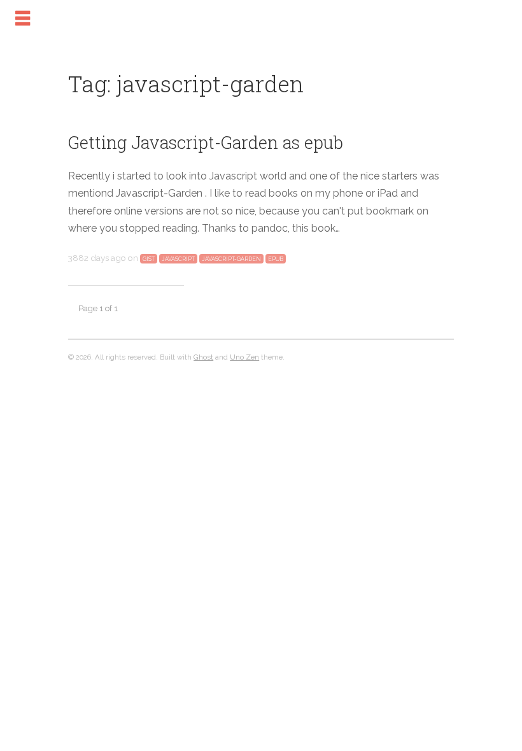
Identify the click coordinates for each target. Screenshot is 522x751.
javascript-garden (231, 259)
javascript (178, 259)
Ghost (203, 357)
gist (149, 259)
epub (275, 259)
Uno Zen (244, 357)
